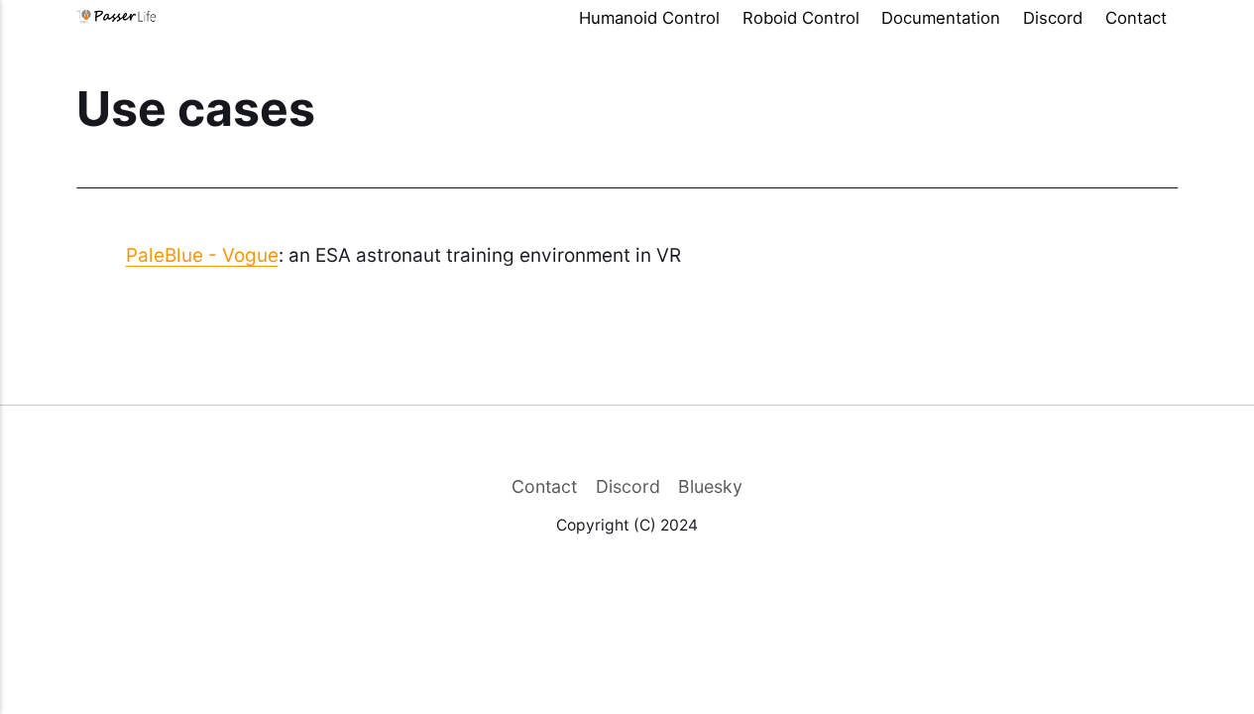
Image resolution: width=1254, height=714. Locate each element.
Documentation (940, 18)
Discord (628, 486)
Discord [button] (1053, 18)
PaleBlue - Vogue (202, 255)
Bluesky (710, 486)
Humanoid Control (649, 18)
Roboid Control (800, 18)
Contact (1136, 18)
